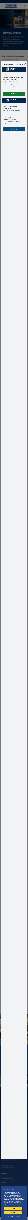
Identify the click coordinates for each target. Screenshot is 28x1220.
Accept (13, 1208)
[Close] (25, 63)
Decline (13, 1212)
